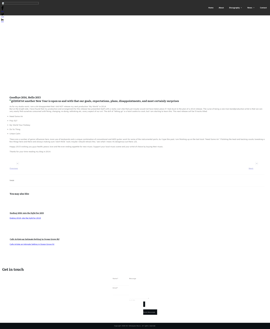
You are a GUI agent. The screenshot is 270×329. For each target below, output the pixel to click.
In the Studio (133, 81)
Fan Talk (122, 81)
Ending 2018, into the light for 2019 (27, 213)
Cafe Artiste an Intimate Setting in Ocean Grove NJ (34, 239)
